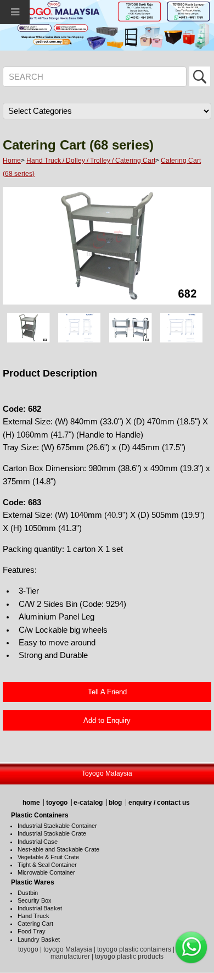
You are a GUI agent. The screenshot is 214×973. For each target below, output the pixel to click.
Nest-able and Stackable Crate (58, 849)
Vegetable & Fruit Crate (48, 857)
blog (115, 802)
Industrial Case (38, 841)
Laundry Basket (39, 939)
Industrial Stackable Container (57, 825)
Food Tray (32, 931)
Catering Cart (35, 923)
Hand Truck (33, 916)
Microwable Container (46, 872)
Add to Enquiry (107, 720)
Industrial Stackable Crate (52, 833)
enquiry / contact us (159, 802)
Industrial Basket (40, 908)
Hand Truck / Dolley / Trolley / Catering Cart (90, 160)
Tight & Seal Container (47, 864)
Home (12, 160)
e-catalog (88, 802)
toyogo (56, 802)
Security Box (35, 900)
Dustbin (28, 892)
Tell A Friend (107, 692)
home (31, 802)
